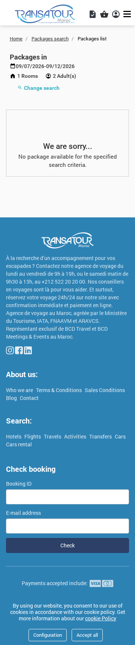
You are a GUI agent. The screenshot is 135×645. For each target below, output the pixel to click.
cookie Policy (100, 618)
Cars (120, 436)
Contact (29, 397)
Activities (75, 436)
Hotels (14, 436)
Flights (33, 436)
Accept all (87, 635)
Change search (42, 88)
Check (67, 545)
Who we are (20, 390)
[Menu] (128, 14)
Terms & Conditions (59, 390)
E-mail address (23, 512)
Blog (12, 397)
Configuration (47, 635)
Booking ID (19, 483)
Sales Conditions (105, 390)
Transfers (101, 436)
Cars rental (19, 444)
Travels (53, 436)
